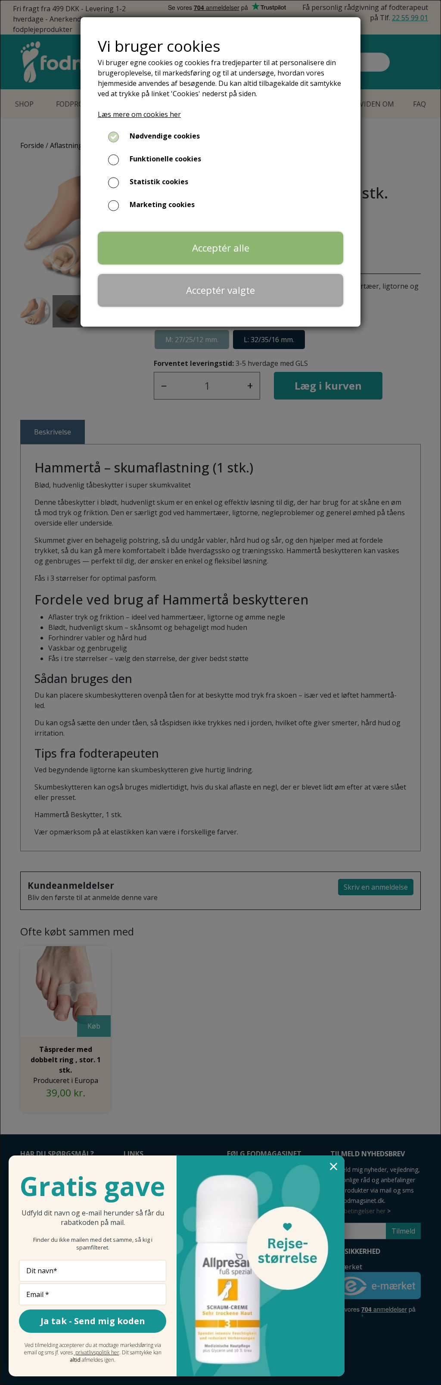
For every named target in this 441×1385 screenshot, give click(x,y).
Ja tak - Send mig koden (92, 1321)
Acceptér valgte (220, 290)
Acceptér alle (220, 248)
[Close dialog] (333, 1166)
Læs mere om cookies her (139, 114)
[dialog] (220, 692)
